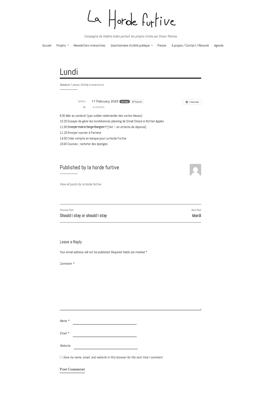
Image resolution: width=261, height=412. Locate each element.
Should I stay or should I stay (83, 213)
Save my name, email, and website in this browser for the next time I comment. (113, 357)
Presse (161, 45)
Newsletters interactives (89, 45)
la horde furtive (96, 84)
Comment (67, 263)
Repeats (138, 101)
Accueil (46, 45)
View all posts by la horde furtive (80, 184)
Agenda (218, 45)
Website (65, 345)
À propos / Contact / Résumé (190, 45)
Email (64, 333)
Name (64, 321)
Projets (61, 45)
